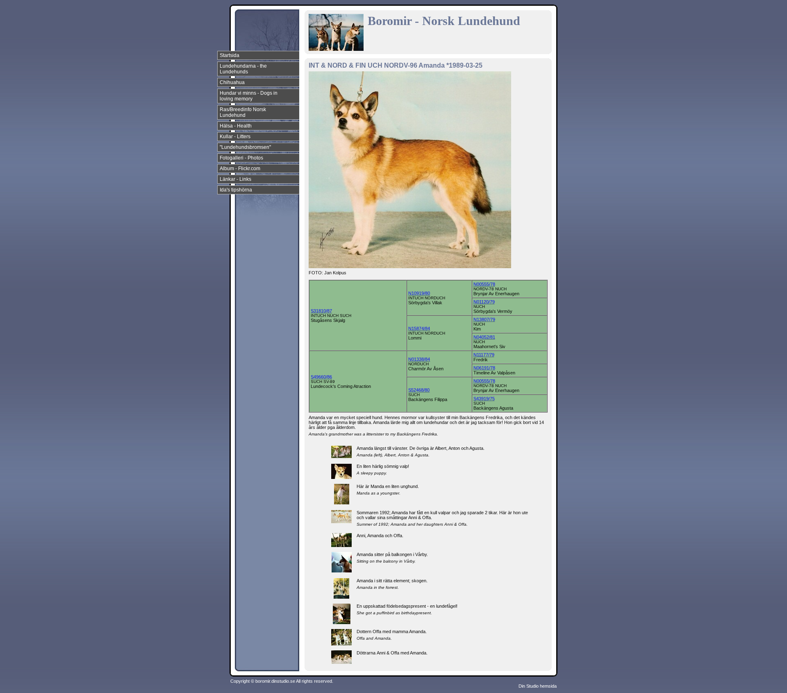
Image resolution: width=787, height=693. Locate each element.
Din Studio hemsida (538, 686)
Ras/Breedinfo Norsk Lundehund (243, 112)
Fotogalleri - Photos (241, 158)
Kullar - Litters (235, 136)
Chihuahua (232, 82)
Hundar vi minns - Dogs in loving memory (248, 96)
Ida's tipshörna (236, 190)
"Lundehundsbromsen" (245, 147)
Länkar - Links (235, 179)
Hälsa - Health (236, 126)
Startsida (229, 55)
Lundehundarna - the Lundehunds (243, 69)
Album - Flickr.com (240, 168)
